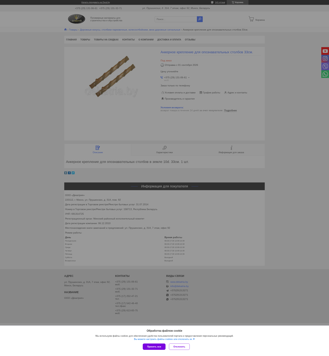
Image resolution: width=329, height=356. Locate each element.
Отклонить (179, 346)
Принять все (154, 346)
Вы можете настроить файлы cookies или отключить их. (163, 339)
